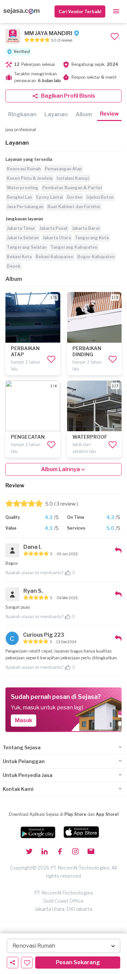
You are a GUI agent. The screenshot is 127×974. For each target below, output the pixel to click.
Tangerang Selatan (26, 247)
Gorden (74, 197)
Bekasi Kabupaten (54, 256)
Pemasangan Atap (63, 168)
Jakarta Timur (21, 228)
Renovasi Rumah (24, 168)
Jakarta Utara (57, 237)
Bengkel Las (19, 197)
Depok (13, 266)
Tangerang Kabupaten (73, 247)
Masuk (23, 720)
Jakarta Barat (86, 228)
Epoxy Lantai (49, 197)
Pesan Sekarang (78, 962)
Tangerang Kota (92, 237)
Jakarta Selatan (23, 237)
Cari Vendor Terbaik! (80, 11)
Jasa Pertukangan (25, 206)
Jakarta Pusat (53, 228)
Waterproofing (22, 187)
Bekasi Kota (19, 256)
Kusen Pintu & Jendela (29, 178)
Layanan (56, 114)
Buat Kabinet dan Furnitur (74, 206)
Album (84, 114)
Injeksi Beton (99, 197)
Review (109, 114)
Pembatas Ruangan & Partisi (72, 187)
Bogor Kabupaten (95, 256)
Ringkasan (22, 114)
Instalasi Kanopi (73, 178)
